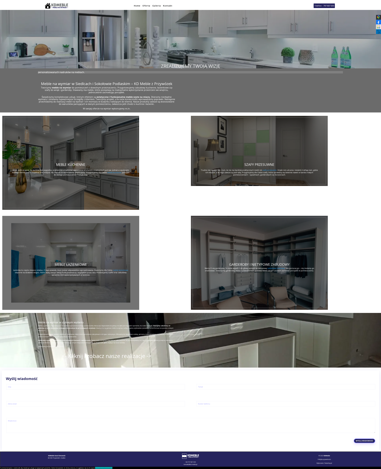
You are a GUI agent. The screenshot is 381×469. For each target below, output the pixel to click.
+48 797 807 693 (190, 462)
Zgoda (97, 468)
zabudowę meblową (275, 268)
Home (137, 6)
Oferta (146, 6)
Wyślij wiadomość (364, 441)
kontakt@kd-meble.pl (190, 464)
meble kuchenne (114, 172)
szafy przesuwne (269, 170)
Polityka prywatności (324, 459)
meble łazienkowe (120, 270)
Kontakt (167, 6)
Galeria (156, 6)
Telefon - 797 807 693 (324, 5)
